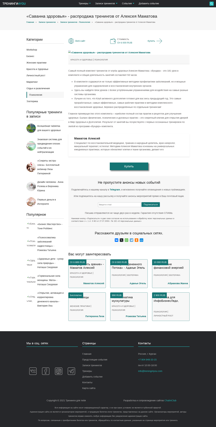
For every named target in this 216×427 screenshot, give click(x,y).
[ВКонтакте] (116, 240)
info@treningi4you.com (150, 371)
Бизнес (30, 56)
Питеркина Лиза (94, 316)
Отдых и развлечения (38, 88)
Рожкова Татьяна (136, 316)
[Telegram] (131, 240)
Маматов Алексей (93, 283)
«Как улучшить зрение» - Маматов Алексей (87, 266)
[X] (121, 240)
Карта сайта (88, 388)
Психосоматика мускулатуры (122, 299)
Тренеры (87, 371)
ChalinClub (170, 400)
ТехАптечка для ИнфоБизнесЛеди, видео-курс (166, 299)
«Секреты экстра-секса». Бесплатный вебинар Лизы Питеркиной (48, 167)
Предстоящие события (94, 359)
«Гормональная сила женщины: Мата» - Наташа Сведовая (48, 280)
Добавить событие (149, 3)
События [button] (127, 3)
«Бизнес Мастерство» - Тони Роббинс (50, 226)
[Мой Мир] (141, 240)
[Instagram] (58, 371)
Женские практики (36, 62)
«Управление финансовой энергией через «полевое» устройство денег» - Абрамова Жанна (169, 266)
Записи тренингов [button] (105, 3)
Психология (101, 59)
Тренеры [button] (83, 3)
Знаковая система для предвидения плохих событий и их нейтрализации (49, 146)
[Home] (14, 3)
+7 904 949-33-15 (147, 359)
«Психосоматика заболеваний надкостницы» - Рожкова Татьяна (46, 244)
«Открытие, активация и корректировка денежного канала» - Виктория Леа (50, 299)
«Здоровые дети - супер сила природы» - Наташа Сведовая (50, 263)
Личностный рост (35, 75)
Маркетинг (32, 81)
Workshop (31, 49)
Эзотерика (32, 101)
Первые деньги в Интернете (46, 201)
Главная (86, 353)
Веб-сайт (80, 40)
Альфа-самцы (79, 297)
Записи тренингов (92, 365)
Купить (151, 40)
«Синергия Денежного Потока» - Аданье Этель (128, 266)
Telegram (115, 189)
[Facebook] (45, 371)
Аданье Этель (138, 283)
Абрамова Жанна (178, 283)
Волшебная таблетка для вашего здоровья (49, 128)
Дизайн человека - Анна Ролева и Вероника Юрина (50, 186)
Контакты (87, 382)
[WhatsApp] (126, 240)
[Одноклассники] (136, 240)
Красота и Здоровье (37, 69)
